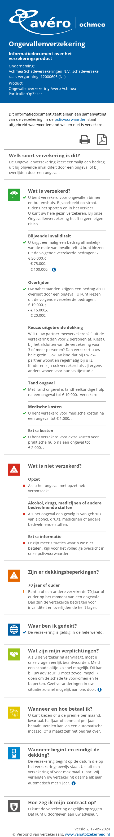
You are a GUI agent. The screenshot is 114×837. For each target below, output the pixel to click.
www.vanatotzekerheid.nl (87, 834)
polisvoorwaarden (70, 119)
